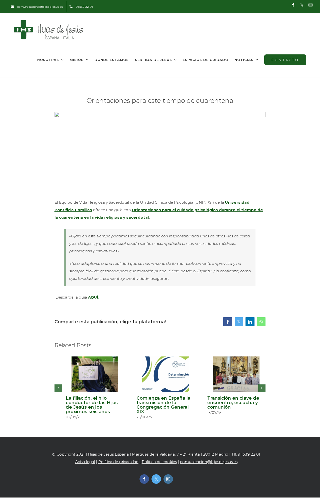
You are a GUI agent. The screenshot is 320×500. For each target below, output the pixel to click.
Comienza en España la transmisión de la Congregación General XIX (163, 404)
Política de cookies (159, 461)
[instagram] (168, 479)
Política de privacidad (118, 461)
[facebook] (144, 479)
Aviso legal (85, 461)
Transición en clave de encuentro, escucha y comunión (233, 402)
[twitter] (156, 479)
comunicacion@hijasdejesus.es (209, 461)
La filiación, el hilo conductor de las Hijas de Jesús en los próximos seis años (92, 404)
